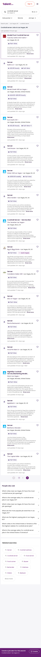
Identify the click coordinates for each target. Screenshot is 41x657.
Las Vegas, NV (14, 23)
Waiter (9, 573)
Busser (26, 561)
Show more (30, 54)
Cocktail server (12, 556)
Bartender (10, 567)
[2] (27, 477)
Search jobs (4, 23)
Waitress (25, 567)
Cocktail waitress (26, 550)
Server (9, 550)
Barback (23, 573)
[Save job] (38, 35)
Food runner (11, 561)
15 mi (33, 12)
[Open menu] (37, 4)
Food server (30, 556)
